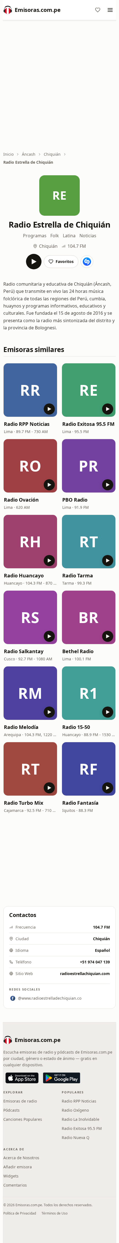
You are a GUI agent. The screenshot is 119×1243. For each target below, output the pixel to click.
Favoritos (65, 261)
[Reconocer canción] (87, 261)
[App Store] (22, 1077)
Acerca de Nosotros (21, 1157)
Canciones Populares (22, 1119)
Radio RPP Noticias (27, 424)
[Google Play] (61, 1077)
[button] (30, 390)
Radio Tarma (77, 575)
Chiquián (52, 154)
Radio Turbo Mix (23, 802)
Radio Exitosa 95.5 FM (88, 424)
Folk (54, 236)
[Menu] (110, 9)
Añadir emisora (17, 1166)
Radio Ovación (21, 499)
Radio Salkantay (23, 651)
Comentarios (15, 1185)
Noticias (87, 236)
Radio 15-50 (76, 727)
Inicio (8, 154)
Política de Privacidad (19, 1213)
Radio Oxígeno (75, 1110)
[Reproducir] (34, 261)
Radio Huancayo (24, 575)
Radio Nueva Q (75, 1137)
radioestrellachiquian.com (85, 973)
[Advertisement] (59, 86)
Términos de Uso (55, 1213)
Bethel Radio (78, 651)
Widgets (11, 1176)
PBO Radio (74, 499)
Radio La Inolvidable (80, 1119)
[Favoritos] (98, 10)
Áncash (28, 154)
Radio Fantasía (80, 802)
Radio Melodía (21, 727)
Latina (69, 236)
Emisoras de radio (20, 1101)
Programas (34, 236)
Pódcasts (11, 1110)
